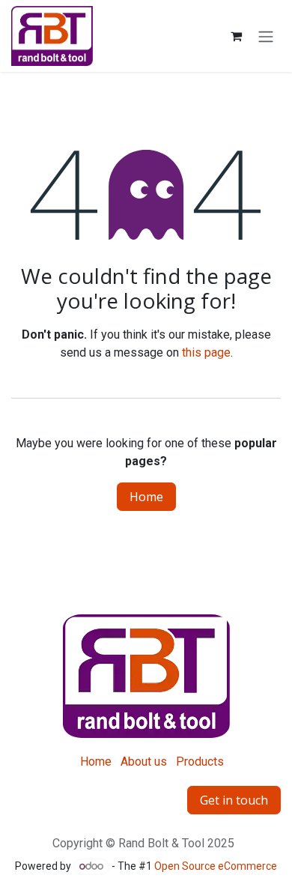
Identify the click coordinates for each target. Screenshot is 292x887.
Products (200, 761)
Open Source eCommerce (215, 866)
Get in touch (234, 800)
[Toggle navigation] (266, 36)
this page (206, 352)
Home (146, 496)
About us (144, 761)
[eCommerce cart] (236, 36)
